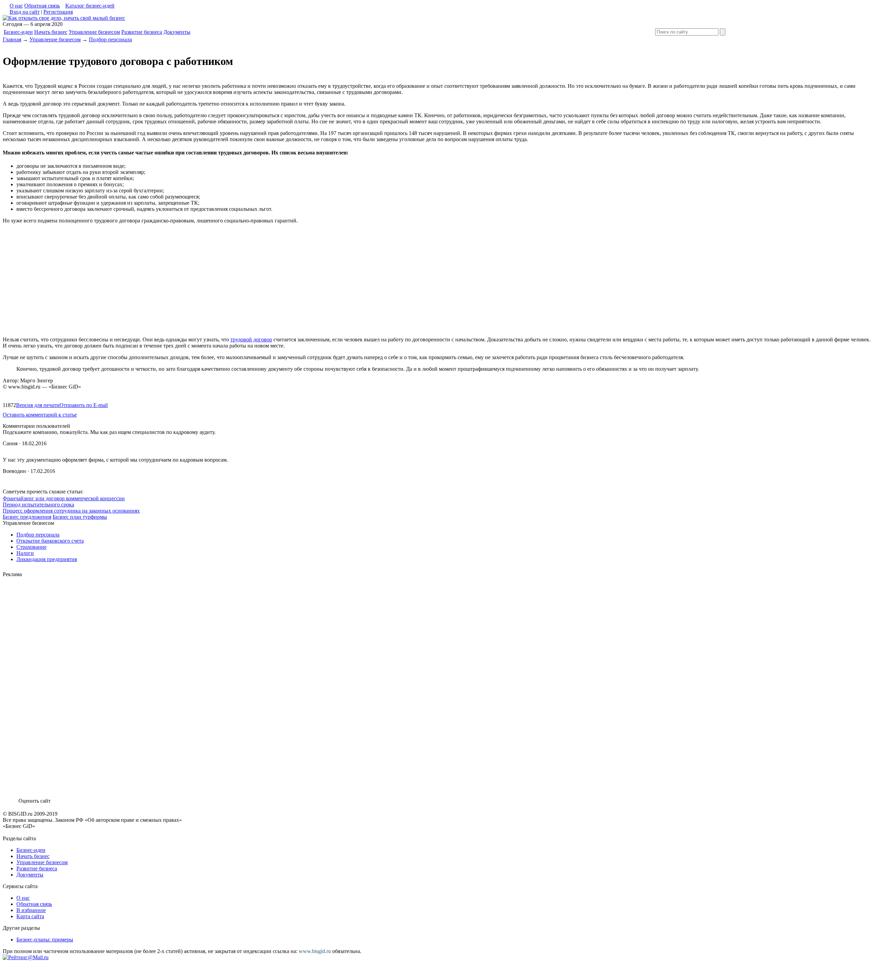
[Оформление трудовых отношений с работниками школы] (64, 18)
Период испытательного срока (38, 504)
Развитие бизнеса (141, 32)
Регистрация (58, 12)
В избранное (31, 910)
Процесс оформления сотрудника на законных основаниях (71, 511)
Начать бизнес (50, 32)
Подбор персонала (110, 39)
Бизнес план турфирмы (80, 517)
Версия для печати (37, 405)
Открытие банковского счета (50, 541)
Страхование (31, 547)
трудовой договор (251, 339)
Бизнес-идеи (18, 32)
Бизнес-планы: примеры (44, 939)
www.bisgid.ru (315, 951)
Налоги (25, 553)
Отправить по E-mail (83, 405)
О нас (16, 6)
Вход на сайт (25, 12)
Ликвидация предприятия (46, 559)
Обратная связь (42, 6)
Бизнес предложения (27, 517)
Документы (176, 32)
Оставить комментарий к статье (40, 415)
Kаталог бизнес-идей (90, 6)
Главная (12, 39)
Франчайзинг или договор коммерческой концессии (64, 498)
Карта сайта (30, 916)
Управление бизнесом (94, 32)
